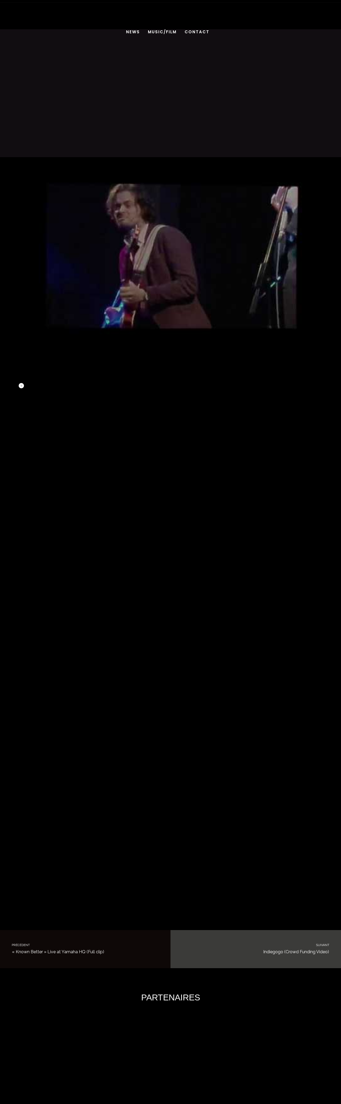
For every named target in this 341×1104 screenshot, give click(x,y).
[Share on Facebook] (29, 386)
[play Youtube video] (170, 255)
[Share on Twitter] (76, 386)
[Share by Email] (122, 386)
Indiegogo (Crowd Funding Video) (296, 949)
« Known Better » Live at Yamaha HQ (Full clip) (57, 949)
